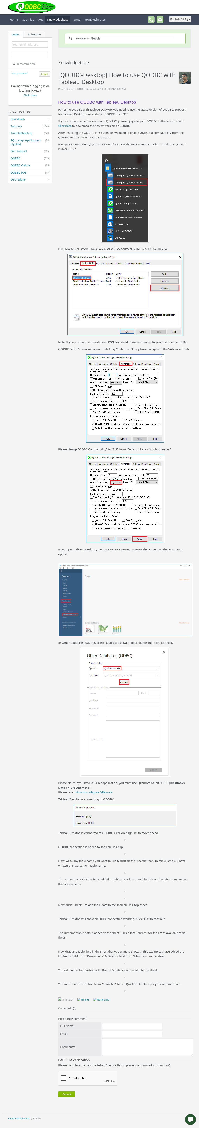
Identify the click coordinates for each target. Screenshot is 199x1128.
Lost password (19, 73)
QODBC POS (30, 172)
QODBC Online (30, 165)
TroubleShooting (30, 133)
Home (14, 19)
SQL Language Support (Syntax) (30, 142)
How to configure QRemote (94, 792)
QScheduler (30, 179)
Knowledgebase (57, 19)
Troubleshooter (95, 19)
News (76, 19)
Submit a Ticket (32, 19)
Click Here (30, 95)
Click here (64, 126)
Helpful (84, 999)
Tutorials (30, 126)
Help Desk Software (18, 1118)
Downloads (30, 119)
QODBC (30, 158)
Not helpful (103, 999)
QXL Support (30, 151)
